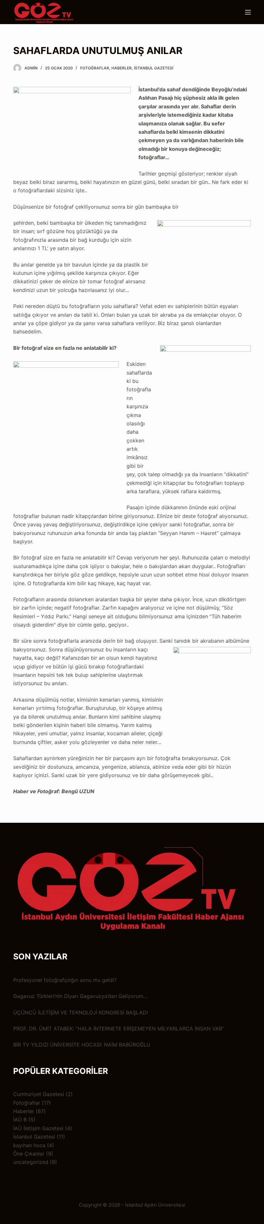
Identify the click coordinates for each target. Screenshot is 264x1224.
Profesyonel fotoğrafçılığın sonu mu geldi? (65, 980)
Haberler (121, 68)
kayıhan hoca (29, 1145)
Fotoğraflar (94, 68)
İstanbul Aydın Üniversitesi (155, 1205)
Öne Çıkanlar (28, 1153)
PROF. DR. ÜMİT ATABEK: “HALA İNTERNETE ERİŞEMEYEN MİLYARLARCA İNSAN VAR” (118, 1028)
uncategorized (30, 1162)
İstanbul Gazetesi (153, 68)
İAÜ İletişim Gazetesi (38, 1128)
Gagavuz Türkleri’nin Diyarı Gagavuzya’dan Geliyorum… (80, 996)
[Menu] (248, 12)
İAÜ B (20, 1119)
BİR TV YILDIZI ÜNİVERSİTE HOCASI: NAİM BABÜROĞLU (81, 1044)
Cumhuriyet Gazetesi (38, 1094)
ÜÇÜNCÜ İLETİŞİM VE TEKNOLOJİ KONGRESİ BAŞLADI (80, 1012)
